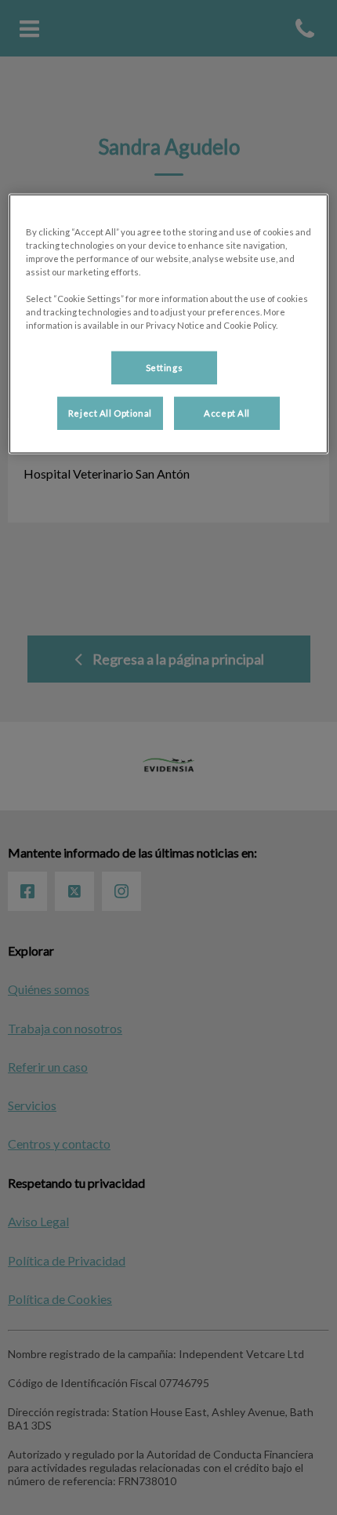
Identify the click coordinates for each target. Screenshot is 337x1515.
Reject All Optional (110, 413)
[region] (169, 323)
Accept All (227, 413)
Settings (164, 367)
